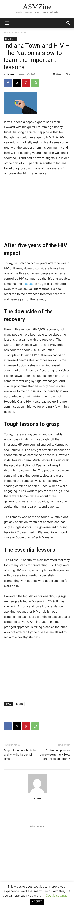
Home (7, 32)
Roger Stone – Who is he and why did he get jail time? (20, 755)
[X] (17, 83)
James (10, 73)
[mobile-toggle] (6, 23)
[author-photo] (37, 792)
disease (28, 284)
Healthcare (20, 32)
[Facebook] (8, 83)
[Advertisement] (37, 206)
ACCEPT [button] (37, 901)
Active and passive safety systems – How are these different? (55, 755)
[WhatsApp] (35, 83)
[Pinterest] (26, 83)
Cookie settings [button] (56, 895)
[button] (68, 23)
